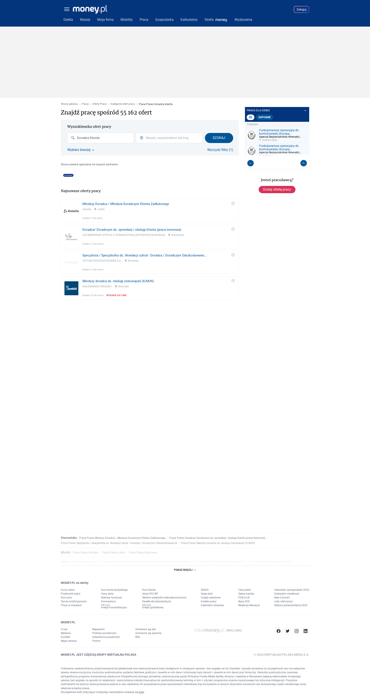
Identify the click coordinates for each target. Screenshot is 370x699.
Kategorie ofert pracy (123, 104)
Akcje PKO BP (150, 593)
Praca (85, 104)
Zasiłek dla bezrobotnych (156, 601)
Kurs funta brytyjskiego (114, 589)
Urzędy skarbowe (211, 597)
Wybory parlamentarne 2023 (290, 605)
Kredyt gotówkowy (153, 607)
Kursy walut (68, 589)
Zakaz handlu (246, 593)
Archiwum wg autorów (148, 633)
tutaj (141, 692)
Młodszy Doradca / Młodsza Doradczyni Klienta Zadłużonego (125, 204)
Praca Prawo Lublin (113, 552)
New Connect (282, 597)
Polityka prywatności (104, 633)
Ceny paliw (244, 589)
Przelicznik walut (70, 593)
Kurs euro (66, 597)
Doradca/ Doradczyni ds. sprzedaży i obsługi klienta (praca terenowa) (131, 230)
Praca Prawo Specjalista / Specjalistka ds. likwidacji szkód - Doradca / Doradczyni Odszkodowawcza (119, 543)
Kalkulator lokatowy (212, 605)
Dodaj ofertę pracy (277, 189)
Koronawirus (108, 601)
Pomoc (96, 640)
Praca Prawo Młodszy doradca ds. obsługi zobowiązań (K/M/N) (218, 543)
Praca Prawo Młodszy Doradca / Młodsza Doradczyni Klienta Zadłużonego (122, 537)
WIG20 (205, 589)
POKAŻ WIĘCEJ (183, 569)
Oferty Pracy (99, 104)
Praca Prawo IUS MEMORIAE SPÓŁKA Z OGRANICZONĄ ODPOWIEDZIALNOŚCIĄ (145, 561)
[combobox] (100, 138)
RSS (137, 637)
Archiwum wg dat (145, 629)
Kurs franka (149, 589)
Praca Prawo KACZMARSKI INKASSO (271, 561)
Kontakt (65, 637)
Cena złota (107, 593)
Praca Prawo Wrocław (85, 552)
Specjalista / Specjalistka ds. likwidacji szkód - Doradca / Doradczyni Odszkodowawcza (144, 255)
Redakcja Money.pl (249, 605)
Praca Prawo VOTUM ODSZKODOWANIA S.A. (220, 561)
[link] (150, 211)
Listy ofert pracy (283, 601)
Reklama (66, 633)
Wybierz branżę (78, 150)
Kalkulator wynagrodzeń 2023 (291, 589)
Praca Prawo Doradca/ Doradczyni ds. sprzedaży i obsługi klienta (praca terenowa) (217, 537)
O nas (64, 629)
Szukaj (219, 138)
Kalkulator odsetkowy (286, 593)
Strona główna (69, 104)
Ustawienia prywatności (106, 637)
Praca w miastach (71, 605)
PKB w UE (244, 597)
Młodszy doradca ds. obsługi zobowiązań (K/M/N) (118, 281)
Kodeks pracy (208, 601)
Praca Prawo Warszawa (143, 552)
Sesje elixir (207, 593)
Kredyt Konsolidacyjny (114, 607)
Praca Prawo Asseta (83, 561)
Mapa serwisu (69, 640)
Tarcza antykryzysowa (74, 601)
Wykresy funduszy (111, 597)
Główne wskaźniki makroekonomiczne (164, 597)
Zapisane (264, 117)
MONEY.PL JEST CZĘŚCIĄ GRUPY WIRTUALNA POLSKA (98, 654)
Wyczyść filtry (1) (220, 150)
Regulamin (98, 629)
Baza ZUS (243, 601)
